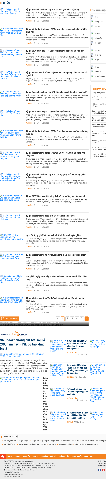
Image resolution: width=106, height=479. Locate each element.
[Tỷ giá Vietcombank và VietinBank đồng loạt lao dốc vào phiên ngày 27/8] (11, 304)
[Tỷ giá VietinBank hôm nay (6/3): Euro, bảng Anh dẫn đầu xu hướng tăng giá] (11, 137)
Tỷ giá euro (55, 441)
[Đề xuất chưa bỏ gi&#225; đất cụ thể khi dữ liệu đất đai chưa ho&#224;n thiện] (58, 417)
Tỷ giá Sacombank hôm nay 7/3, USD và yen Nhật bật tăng (52, 9)
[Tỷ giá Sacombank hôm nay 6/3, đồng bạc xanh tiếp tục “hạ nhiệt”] (11, 98)
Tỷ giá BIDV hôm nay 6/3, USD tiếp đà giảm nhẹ (48, 111)
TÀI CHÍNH (44, 456)
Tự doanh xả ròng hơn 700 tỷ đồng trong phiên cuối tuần (77, 392)
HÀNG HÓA (26, 456)
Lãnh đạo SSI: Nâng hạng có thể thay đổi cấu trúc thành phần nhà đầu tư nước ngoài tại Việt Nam (45, 404)
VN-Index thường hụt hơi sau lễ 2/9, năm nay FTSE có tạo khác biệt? (22, 344)
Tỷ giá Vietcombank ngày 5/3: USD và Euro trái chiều (50, 215)
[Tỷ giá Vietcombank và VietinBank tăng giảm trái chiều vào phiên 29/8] (11, 261)
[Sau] (87, 318)
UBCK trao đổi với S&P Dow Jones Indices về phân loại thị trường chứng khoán (77, 345)
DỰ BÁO (17, 456)
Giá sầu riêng (23, 444)
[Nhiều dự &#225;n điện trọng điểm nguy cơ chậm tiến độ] (97, 417)
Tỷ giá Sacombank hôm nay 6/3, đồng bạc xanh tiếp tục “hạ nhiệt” (56, 92)
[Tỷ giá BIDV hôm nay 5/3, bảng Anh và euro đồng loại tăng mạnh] (11, 202)
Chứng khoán (72, 353)
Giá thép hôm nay (10, 444)
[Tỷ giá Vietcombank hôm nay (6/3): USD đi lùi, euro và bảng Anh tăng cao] (11, 159)
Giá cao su (52, 444)
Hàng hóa (70, 377)
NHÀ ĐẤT (53, 456)
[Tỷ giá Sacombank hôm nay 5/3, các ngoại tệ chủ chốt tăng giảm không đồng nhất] (11, 181)
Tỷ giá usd (35, 441)
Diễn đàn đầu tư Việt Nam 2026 (86, 444)
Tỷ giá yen (45, 441)
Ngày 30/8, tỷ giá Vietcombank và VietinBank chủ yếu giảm (53, 235)
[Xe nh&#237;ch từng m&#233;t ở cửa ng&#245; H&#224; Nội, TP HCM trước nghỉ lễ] (97, 345)
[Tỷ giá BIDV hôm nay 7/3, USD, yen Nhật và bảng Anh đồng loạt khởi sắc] (11, 57)
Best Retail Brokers (66, 444)
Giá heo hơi (65, 441)
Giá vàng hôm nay (10, 441)
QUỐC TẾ (35, 456)
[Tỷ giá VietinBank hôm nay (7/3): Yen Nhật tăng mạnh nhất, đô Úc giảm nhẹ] (11, 35)
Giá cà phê (75, 441)
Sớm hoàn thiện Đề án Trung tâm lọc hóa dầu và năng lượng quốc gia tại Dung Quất (77, 369)
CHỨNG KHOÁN (64, 456)
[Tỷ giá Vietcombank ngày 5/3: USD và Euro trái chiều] (11, 222)
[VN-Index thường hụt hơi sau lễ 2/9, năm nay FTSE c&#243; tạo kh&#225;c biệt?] (24, 355)
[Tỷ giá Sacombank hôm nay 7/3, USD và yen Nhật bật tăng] (11, 16)
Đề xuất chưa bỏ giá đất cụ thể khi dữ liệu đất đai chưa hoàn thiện (77, 415)
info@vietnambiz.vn (15, 474)
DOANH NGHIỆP (76, 456)
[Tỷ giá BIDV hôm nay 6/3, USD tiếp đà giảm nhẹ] (11, 118)
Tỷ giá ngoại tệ (24, 441)
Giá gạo (43, 444)
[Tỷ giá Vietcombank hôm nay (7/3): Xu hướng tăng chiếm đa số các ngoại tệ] (11, 79)
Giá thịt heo (34, 444)
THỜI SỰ (9, 456)
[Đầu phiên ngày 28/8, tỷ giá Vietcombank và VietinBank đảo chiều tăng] (11, 283)
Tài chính (29, 21)
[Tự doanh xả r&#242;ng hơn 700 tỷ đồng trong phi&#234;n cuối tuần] (58, 393)
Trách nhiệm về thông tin (12, 476)
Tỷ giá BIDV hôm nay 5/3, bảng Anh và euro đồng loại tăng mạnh (55, 196)
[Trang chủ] (2, 456)
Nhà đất (70, 422)
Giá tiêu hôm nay (88, 441)
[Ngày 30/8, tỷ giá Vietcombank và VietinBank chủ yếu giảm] (11, 242)
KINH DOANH (88, 456)
